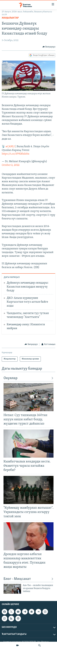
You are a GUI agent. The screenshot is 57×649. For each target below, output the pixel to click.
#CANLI (10, 146)
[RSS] (11, 618)
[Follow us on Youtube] (18, 611)
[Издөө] (39, 645)
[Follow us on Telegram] (25, 611)
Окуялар (11, 378)
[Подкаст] (18, 618)
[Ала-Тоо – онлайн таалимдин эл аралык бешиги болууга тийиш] (12, 589)
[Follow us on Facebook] (4, 611)
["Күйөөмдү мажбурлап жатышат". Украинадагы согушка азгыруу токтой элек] (28, 490)
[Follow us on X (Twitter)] (11, 611)
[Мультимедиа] (17, 645)
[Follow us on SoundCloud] (38, 611)
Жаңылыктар (10, 18)
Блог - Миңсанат (17, 579)
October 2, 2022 (10, 165)
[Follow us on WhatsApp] (4, 618)
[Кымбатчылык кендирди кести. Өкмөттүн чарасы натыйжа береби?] (28, 443)
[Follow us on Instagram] (45, 611)
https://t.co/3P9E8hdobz (15, 154)
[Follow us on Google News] (31, 611)
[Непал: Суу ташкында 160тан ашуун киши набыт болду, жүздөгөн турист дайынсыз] (28, 397)
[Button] (48, 47)
